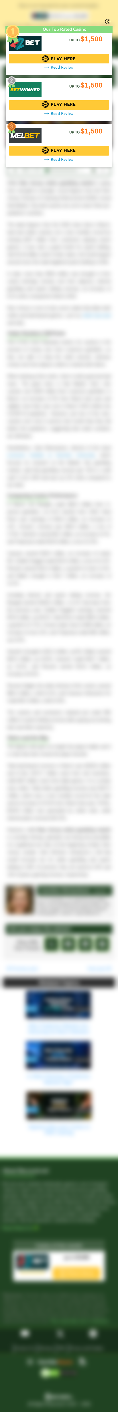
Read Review (62, 67)
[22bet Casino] (25, 40)
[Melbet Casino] (25, 132)
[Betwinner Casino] (25, 86)
